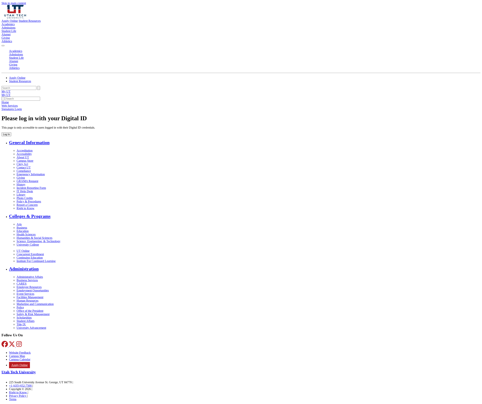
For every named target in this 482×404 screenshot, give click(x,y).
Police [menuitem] (20, 307)
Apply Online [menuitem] (19, 365)
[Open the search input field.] (3, 99)
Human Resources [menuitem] (27, 300)
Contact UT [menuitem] (24, 167)
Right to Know (18, 392)
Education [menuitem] (23, 231)
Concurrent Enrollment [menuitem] (30, 254)
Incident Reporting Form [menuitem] (31, 187)
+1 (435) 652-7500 (20, 385)
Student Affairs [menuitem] (25, 321)
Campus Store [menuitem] (25, 160)
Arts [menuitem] (19, 224)
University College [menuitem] (28, 244)
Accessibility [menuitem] (24, 154)
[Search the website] (38, 88)
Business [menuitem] (22, 227)
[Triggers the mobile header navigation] (3, 45)
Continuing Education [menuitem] (30, 257)
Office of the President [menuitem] (30, 310)
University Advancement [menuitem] (31, 327)
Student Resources (30, 20)
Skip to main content (14, 3)
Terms (12, 399)
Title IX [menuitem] (21, 324)
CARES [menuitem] (22, 283)
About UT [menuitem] (23, 157)
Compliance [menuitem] (24, 170)
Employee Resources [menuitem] (29, 287)
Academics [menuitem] (8, 24)
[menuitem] (244, 142)
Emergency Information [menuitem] (31, 174)
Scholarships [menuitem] (24, 317)
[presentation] (12, 109)
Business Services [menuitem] (27, 280)
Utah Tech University (19, 372)
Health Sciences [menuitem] (26, 234)
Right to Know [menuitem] (25, 208)
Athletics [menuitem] (7, 41)
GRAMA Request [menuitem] (27, 181)
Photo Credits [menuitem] (25, 198)
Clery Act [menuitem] (22, 164)
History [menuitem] (21, 184)
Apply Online (10, 20)
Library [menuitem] (21, 194)
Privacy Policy (18, 395)
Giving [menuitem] (6, 37)
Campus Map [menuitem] (17, 356)
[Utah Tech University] (15, 17)
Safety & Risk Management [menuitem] (33, 314)
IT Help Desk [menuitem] (25, 191)
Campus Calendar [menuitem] (19, 359)
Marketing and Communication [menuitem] (35, 304)
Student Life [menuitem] (9, 31)
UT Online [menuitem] (23, 250)
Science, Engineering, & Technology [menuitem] (38, 241)
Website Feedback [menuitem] (20, 352)
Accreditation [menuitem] (25, 150)
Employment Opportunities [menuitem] (33, 290)
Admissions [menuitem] (8, 27)
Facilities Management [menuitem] (30, 297)
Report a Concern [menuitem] (27, 204)
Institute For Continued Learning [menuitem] (36, 261)
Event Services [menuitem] (25, 293)
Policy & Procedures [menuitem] (29, 201)
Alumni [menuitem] (6, 34)
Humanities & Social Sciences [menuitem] (34, 237)
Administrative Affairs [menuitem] (30, 276)
